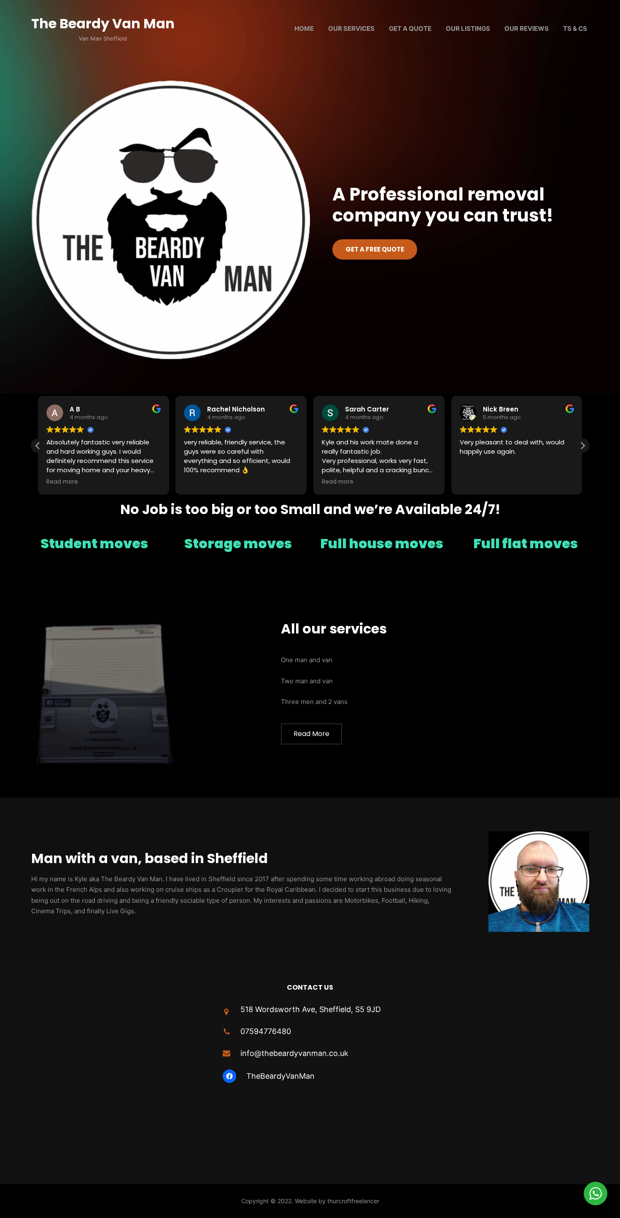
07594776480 (265, 1031)
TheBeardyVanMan (280, 1076)
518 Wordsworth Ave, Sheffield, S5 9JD (310, 1009)
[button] (582, 445)
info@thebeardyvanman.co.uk (294, 1053)
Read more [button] (62, 482)
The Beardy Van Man (103, 23)
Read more (311, 734)
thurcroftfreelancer (353, 1200)
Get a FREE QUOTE (374, 249)
